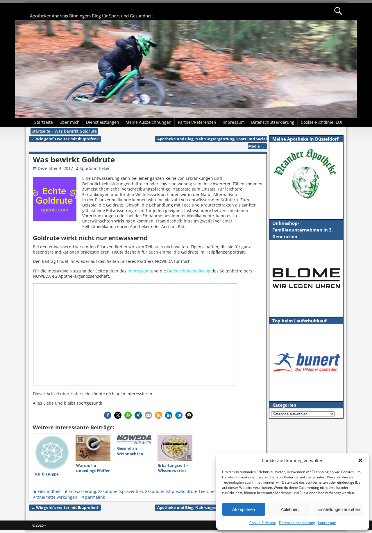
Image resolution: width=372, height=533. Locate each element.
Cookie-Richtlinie (262, 522)
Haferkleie (80, 393)
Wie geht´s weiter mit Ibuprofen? (65, 139)
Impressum (327, 522)
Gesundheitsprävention (120, 491)
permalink (95, 497)
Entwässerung (82, 491)
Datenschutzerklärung (297, 522)
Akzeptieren (243, 509)
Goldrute (188, 491)
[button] (360, 460)
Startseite (43, 122)
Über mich (69, 122)
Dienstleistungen (102, 122)
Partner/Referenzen (197, 122)
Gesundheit (49, 491)
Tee (201, 491)
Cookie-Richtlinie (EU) (321, 122)
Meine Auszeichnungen (148, 122)
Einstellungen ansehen (338, 509)
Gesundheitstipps (161, 491)
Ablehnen (289, 509)
